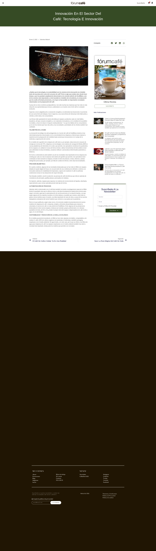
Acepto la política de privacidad (43, 499)
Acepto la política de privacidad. (108, 206)
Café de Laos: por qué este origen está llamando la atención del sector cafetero (115, 150)
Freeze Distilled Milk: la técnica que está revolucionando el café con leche (115, 166)
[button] (3, 3)
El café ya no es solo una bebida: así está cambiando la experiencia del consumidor (115, 134)
